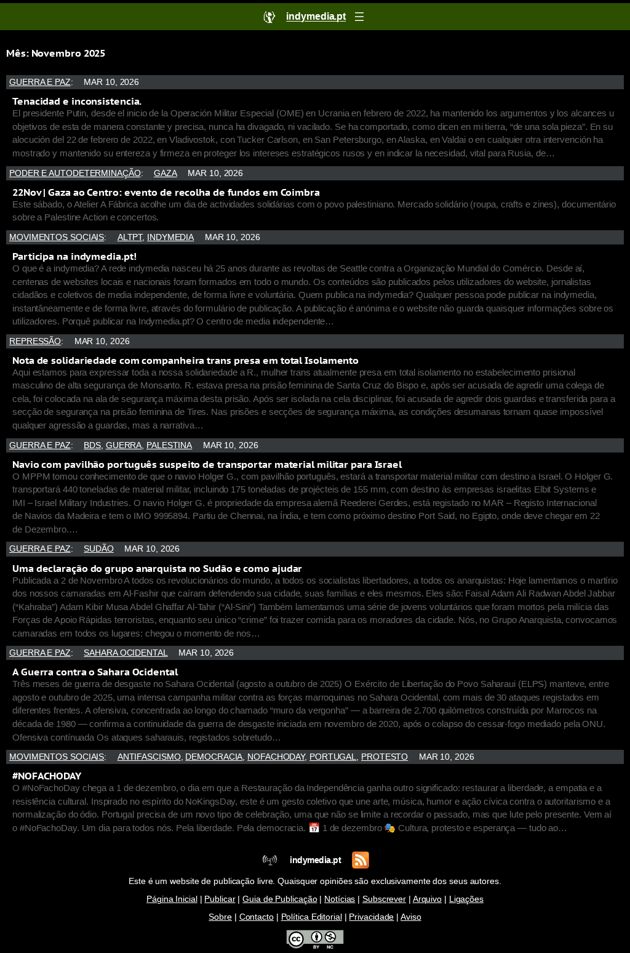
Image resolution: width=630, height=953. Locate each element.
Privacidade (371, 917)
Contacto (256, 917)
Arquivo (427, 899)
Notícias (339, 899)
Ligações (466, 899)
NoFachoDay (276, 757)
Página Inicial (171, 899)
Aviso (411, 917)
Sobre (220, 917)
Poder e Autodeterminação (75, 173)
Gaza (165, 173)
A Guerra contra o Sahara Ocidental (95, 671)
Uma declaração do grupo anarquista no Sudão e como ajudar (157, 568)
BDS (92, 445)
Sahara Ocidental (125, 652)
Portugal (332, 757)
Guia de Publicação (279, 899)
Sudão (99, 548)
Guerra (124, 445)
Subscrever (384, 899)
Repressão (35, 341)
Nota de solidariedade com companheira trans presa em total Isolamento (185, 360)
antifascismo (149, 757)
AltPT (130, 237)
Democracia (213, 757)
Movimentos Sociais (56, 237)
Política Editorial (311, 917)
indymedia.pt (315, 860)
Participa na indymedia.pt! (74, 256)
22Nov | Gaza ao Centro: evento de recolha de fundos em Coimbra (166, 192)
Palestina (169, 445)
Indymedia (170, 237)
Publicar (219, 899)
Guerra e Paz (40, 82)
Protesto (384, 757)
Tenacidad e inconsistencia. (77, 101)
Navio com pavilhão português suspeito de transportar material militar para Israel (207, 464)
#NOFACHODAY (46, 775)
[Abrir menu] (359, 16)
